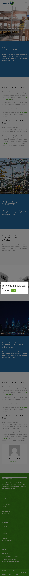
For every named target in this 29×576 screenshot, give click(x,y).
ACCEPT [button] (13, 290)
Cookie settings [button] (6, 290)
